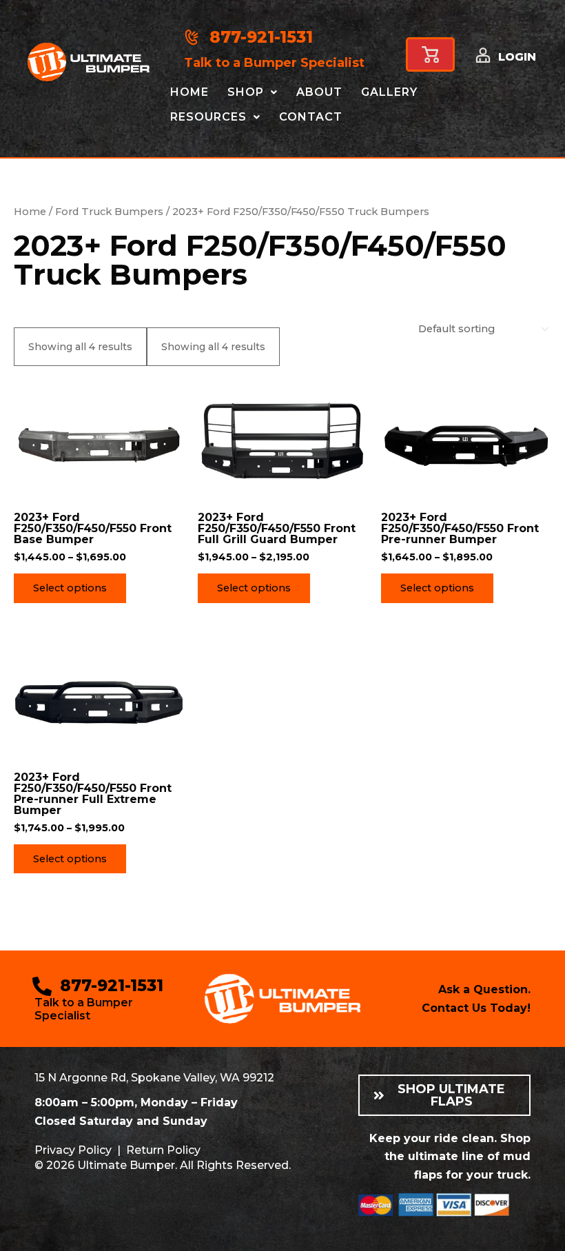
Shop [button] (245, 92)
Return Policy (163, 1150)
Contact (310, 116)
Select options (70, 588)
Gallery (389, 92)
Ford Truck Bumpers (109, 211)
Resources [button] (208, 116)
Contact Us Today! (476, 1008)
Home (189, 92)
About (319, 92)
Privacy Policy (73, 1150)
